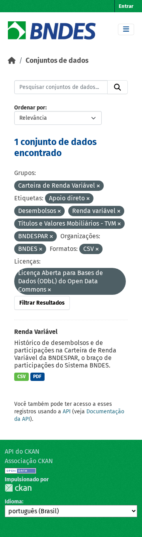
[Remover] (98, 186)
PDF (37, 376)
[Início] (12, 61)
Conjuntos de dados (57, 61)
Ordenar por (29, 107)
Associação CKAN (29, 461)
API (67, 411)
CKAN (18, 488)
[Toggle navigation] (126, 29)
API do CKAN (22, 451)
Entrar (126, 6)
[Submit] (117, 87)
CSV (21, 376)
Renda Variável (36, 331)
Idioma (13, 501)
